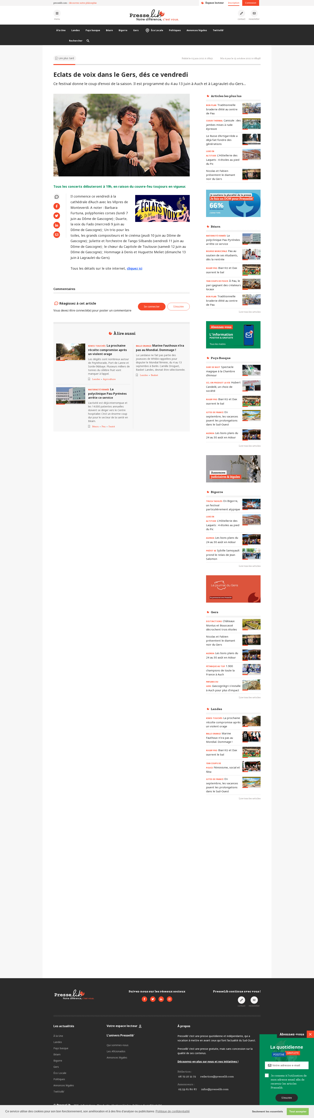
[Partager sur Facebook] (56, 206)
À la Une (61, 30)
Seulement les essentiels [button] (267, 1111)
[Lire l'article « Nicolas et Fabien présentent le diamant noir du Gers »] (251, 174)
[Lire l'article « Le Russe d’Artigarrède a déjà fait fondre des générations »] (251, 139)
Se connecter (152, 306)
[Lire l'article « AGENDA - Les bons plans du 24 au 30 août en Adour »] (251, 435)
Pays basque (93, 30)
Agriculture (109, 379)
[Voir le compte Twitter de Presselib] (153, 999)
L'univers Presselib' (120, 1035)
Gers (136, 30)
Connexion (250, 2)
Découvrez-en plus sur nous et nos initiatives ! (208, 1061)
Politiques (175, 30)
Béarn (109, 30)
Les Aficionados (116, 1051)
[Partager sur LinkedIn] (56, 225)
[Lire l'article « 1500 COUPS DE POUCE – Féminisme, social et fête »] (251, 766)
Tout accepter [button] (297, 1111)
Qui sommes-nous (117, 1045)
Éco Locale (157, 30)
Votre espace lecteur (122, 1026)
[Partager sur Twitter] (56, 215)
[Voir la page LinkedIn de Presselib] (161, 999)
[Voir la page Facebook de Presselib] (144, 999)
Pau (104, 426)
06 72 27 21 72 (187, 1076)
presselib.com (60, 2)
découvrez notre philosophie (83, 2)
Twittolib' (218, 30)
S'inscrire (287, 1097)
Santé (111, 426)
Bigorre (123, 30)
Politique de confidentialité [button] (173, 1111)
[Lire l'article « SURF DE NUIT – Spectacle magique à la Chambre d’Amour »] (251, 370)
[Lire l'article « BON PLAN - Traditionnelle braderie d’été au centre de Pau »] (251, 108)
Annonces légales (197, 30)
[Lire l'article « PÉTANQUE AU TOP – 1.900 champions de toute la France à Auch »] (251, 669)
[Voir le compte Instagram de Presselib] (169, 999)
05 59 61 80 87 (187, 1089)
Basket (154, 375)
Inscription (233, 2)
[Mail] (56, 234)
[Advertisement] (233, 862)
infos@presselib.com (214, 1089)
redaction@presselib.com (217, 1076)
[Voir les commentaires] (56, 197)
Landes (75, 30)
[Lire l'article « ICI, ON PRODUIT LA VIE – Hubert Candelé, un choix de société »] (251, 385)
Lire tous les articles (250, 311)
